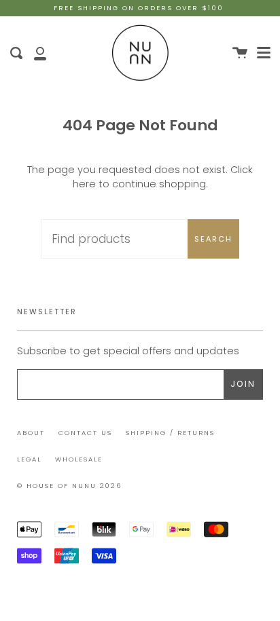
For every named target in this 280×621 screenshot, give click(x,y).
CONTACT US (85, 432)
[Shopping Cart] (239, 53)
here (84, 184)
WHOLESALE (79, 459)
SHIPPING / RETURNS (170, 432)
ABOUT (31, 432)
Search (213, 238)
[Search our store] (16, 53)
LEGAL (29, 459)
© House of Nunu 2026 (69, 485)
